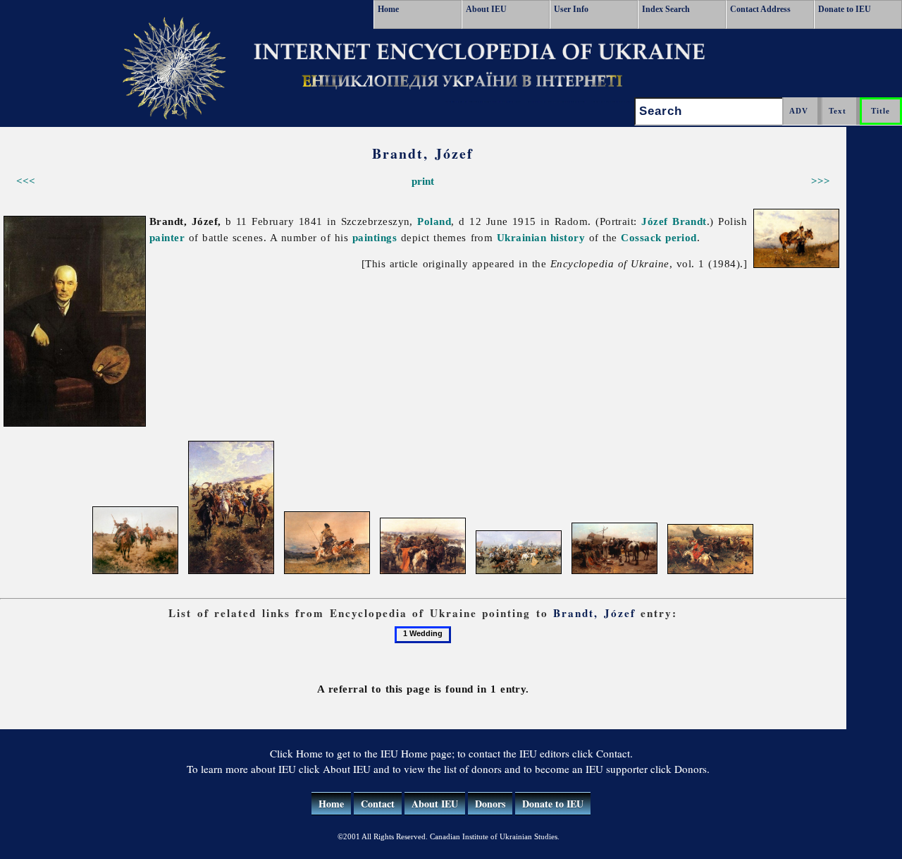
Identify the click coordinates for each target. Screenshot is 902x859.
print (423, 181)
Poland (434, 221)
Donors (490, 803)
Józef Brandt (674, 221)
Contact (378, 803)
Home (388, 9)
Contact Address (760, 9)
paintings (374, 237)
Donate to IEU (844, 9)
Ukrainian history (541, 237)
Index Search (666, 9)
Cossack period (659, 237)
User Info (571, 9)
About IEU (486, 9)
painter (167, 237)
